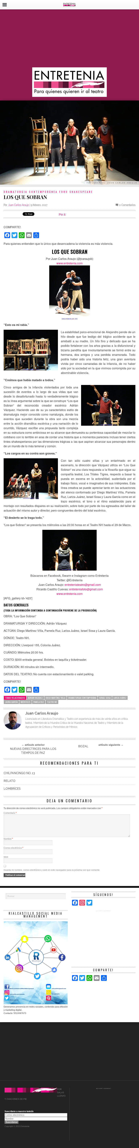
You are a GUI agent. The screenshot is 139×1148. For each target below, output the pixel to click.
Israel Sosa (105, 697)
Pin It (62, 214)
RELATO (9, 781)
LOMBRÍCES (12, 788)
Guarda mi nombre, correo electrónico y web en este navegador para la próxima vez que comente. (52, 870)
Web (6, 857)
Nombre (8, 839)
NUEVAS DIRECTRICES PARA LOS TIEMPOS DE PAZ (33, 751)
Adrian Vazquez (35, 697)
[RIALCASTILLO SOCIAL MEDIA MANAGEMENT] (36, 1003)
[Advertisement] (69, 38)
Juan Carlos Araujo (18, 205)
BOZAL (83, 746)
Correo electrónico (13, 848)
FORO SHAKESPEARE (76, 192)
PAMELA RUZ (38, 701)
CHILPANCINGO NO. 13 (19, 773)
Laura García (11, 701)
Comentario (10, 813)
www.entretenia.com (69, 594)
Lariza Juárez (119, 697)
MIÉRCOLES (25, 701)
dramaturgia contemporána (82, 697)
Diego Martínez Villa (55, 697)
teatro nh (52, 701)
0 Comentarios (127, 205)
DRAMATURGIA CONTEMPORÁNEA (31, 192)
